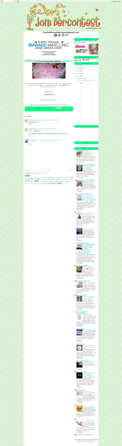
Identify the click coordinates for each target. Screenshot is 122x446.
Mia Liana (79, 227)
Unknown (31, 120)
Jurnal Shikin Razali (82, 243)
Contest (52, 179)
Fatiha (68, 179)
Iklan (47, 181)
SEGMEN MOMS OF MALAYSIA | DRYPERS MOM (85, 41)
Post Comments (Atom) (38, 173)
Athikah (31, 128)
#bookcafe (27, 177)
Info (54, 181)
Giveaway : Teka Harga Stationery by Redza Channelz (89, 347)
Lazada (26, 183)
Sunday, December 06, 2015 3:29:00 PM (45, 128)
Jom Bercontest (80, 390)
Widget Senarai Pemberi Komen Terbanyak (89, 145)
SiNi (51, 105)
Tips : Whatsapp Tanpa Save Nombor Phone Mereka (89, 422)
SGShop (64, 183)
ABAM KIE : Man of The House (85, 164)
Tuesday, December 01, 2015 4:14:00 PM (46, 120)
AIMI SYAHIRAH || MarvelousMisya (82, 312)
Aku (26, 179)
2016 (78, 73)
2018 (78, 68)
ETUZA (78, 212)
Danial (62, 179)
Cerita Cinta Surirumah (83, 194)
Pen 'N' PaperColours (82, 360)
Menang (45, 183)
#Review (46, 177)
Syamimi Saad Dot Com (83, 281)
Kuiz (70, 181)
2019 (78, 65)
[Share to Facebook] (61, 108)
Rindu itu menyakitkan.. (89, 282)
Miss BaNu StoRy (81, 295)
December (81, 78)
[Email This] (56, 108)
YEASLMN (79, 405)
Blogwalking (43, 179)
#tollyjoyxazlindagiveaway (57, 177)
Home (49, 170)
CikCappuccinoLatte (82, 150)
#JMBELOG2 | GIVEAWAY (84, 434)
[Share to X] (59, 108)
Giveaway (29, 181)
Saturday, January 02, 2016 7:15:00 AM (50, 140)
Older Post (70, 170)
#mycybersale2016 (37, 177)
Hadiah (41, 181)
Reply (30, 124)
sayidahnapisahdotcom (83, 265)
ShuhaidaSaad (80, 344)
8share (68, 177)
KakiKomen (62, 181)
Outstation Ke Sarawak (89, 229)
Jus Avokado (86, 152)
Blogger (92, 441)
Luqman (38, 183)
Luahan (32, 183)
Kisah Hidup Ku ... (82, 371)
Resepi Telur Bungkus (89, 406)
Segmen (53, 183)
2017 (78, 71)
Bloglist (33, 179)
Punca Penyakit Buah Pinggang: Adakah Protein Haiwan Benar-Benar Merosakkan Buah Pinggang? (89, 198)
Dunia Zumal (80, 328)
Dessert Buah (86, 181)
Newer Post (27, 170)
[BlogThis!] (58, 108)
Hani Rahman (45, 108)
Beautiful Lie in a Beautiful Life (85, 180)
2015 (78, 76)
